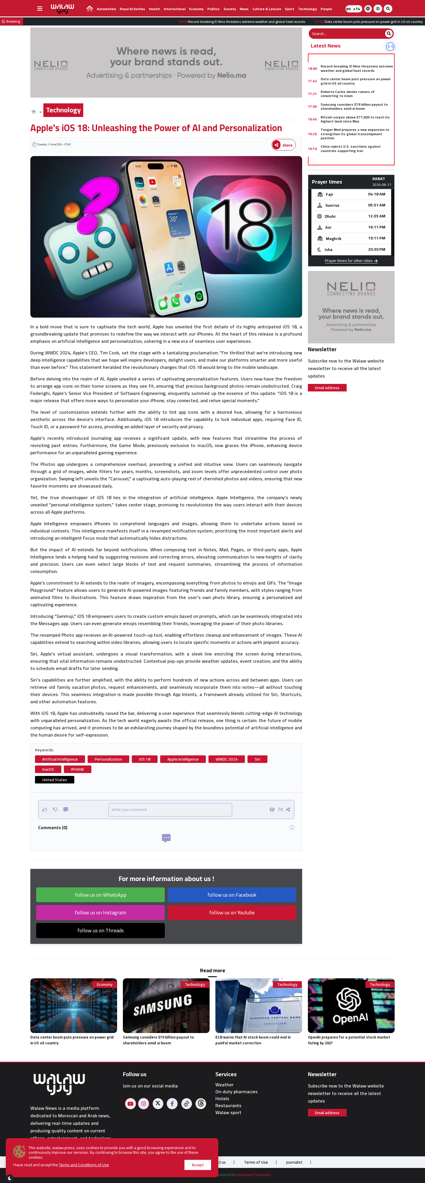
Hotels (222, 1098)
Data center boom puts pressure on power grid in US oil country (356, 81)
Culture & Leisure (266, 9)
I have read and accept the (61, 1164)
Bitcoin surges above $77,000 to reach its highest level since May (355, 119)
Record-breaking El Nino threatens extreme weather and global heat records (357, 68)
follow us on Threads (100, 930)
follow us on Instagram (100, 912)
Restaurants (228, 1105)
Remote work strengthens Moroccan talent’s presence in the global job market (355, 161)
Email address (327, 387)
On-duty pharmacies (236, 1091)
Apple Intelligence (183, 759)
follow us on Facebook (232, 895)
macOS (48, 769)
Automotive (106, 9)
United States (54, 779)
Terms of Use (256, 1162)
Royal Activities (132, 9)
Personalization (108, 759)
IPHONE (77, 769)
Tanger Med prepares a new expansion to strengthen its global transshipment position (355, 133)
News (244, 9)
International (174, 9)
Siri (257, 759)
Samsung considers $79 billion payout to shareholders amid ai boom (354, 106)
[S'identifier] (378, 9)
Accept (198, 1165)
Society (229, 9)
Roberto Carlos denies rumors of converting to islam (348, 93)
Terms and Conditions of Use (84, 1165)
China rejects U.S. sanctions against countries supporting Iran (351, 148)
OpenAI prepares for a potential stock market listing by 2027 (349, 1040)
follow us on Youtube (232, 912)
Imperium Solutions (254, 1174)
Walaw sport (228, 1112)
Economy (196, 9)
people (326, 9)
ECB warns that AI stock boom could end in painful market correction (253, 1040)
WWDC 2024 (227, 759)
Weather (224, 1084)
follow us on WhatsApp (100, 895)
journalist (294, 1162)
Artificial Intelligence (60, 759)
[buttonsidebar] (39, 9)
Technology (307, 9)
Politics (213, 9)
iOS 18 (144, 759)
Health (154, 9)
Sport (289, 9)
